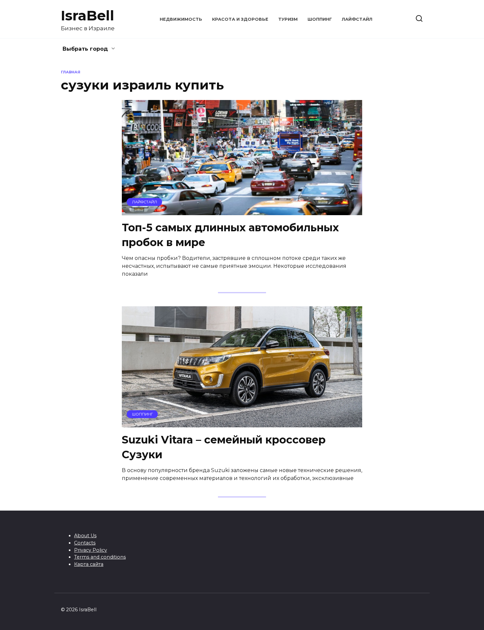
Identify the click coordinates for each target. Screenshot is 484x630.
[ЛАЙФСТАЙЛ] (242, 211)
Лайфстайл (357, 19)
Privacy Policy (90, 550)
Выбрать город (85, 49)
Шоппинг (320, 19)
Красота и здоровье (240, 19)
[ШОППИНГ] (242, 423)
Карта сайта (88, 564)
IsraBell (87, 15)
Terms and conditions (100, 557)
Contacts (84, 543)
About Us (85, 536)
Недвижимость (181, 19)
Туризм (288, 19)
